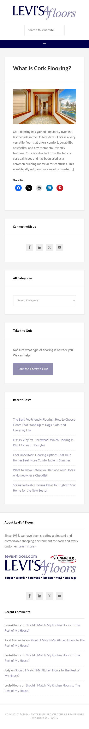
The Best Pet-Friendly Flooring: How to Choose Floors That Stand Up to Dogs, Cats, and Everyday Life (44, 425)
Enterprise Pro (41, 714)
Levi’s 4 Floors (45, 12)
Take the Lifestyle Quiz (33, 369)
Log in (54, 718)
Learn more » (27, 546)
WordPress (39, 718)
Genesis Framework (70, 714)
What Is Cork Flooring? (42, 69)
